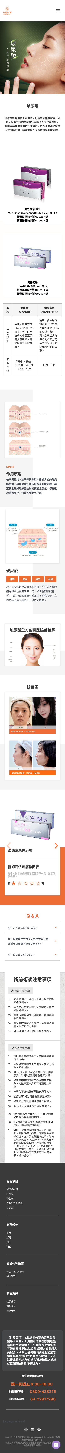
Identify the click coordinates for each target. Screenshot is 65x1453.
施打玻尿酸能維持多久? (21, 955)
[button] (9, 846)
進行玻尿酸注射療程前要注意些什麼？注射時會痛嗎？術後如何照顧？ (29, 941)
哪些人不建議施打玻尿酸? (22, 927)
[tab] (32, 927)
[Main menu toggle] (58, 11)
